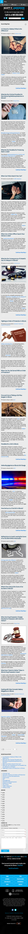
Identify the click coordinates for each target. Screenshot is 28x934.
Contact (20, 884)
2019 (3, 807)
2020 (3, 805)
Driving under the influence (8, 560)
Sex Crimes (6, 784)
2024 (3, 797)
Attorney (7, 879)
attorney (8, 355)
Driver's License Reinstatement (11, 776)
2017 (2, 812)
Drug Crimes (16, 100)
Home (7, 876)
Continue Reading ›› (21, 88)
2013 (3, 820)
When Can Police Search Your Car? (12, 764)
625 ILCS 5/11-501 (10, 512)
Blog (7, 884)
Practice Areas (20, 879)
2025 (3, 795)
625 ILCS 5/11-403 (6, 608)
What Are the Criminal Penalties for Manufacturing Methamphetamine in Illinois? (13, 761)
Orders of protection (6, 344)
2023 (3, 799)
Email (14, 4)
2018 (3, 810)
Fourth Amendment (8, 238)
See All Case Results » (14, 868)
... (14, 749)
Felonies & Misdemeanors (10, 782)
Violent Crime (18, 33)
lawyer (3, 74)
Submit (5, 850)
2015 (3, 816)
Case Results (7, 881)
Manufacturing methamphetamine (10, 133)
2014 (3, 818)
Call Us (5, 4)
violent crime (16, 73)
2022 (3, 801)
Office (24, 4)
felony (11, 301)
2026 (3, 792)
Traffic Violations (17, 178)
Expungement (6, 780)
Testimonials (20, 881)
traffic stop (14, 214)
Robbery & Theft (7, 783)
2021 (3, 803)
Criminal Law (17, 263)
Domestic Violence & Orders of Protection (14, 774)
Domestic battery (6, 716)
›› (16, 749)
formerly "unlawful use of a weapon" (16, 296)
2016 (3, 814)
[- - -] (1, 1)
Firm (20, 876)
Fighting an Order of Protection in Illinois (14, 768)
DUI (14, 399)
